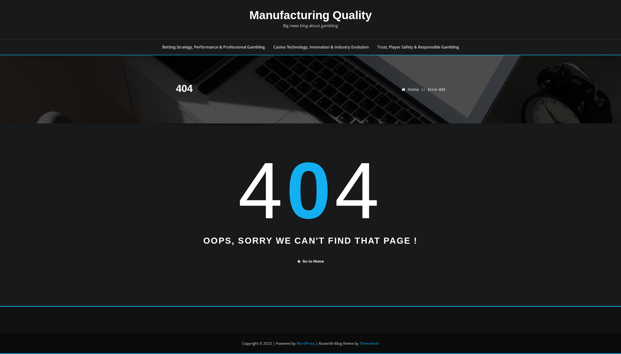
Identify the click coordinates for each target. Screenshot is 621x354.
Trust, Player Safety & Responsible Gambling (418, 47)
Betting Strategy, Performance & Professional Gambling (213, 47)
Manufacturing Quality (310, 15)
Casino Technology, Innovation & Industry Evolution (321, 47)
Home (413, 89)
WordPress (306, 343)
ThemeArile (369, 343)
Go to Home (313, 261)
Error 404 (436, 89)
